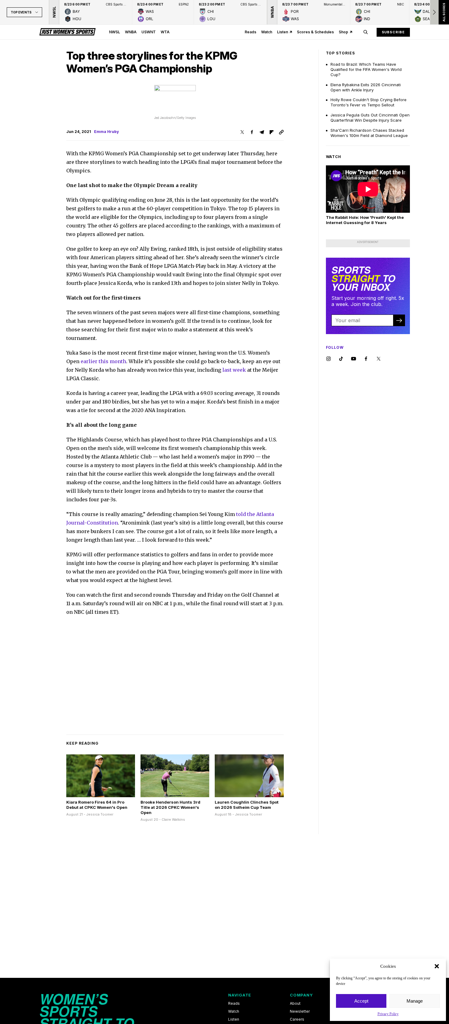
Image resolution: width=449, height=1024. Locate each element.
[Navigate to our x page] (378, 359)
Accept (361, 1001)
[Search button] (365, 32)
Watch (266, 32)
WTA (165, 32)
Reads (250, 32)
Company (301, 995)
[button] (437, 966)
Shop (343, 32)
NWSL (114, 32)
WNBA (131, 32)
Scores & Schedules (315, 32)
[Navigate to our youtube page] (353, 359)
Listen (282, 32)
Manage (415, 1001)
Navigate (239, 995)
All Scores (443, 12)
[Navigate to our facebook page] (366, 359)
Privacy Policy (388, 1014)
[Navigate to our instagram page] (328, 359)
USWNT (148, 32)
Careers (297, 1019)
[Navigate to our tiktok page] (341, 359)
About (295, 1003)
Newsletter (300, 1011)
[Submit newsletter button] (399, 320)
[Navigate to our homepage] (67, 32)
